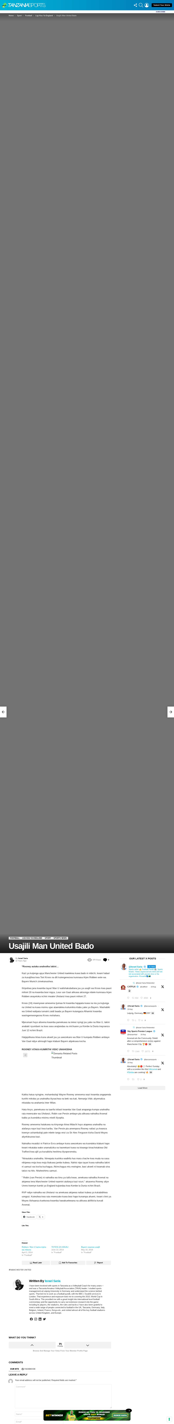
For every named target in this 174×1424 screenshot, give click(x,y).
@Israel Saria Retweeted (145, 983)
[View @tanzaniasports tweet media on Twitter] (129, 991)
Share (25, 1055)
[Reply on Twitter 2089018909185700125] (128, 1051)
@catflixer (143, 987)
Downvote (87, 1345)
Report (100, 1263)
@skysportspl (132, 1035)
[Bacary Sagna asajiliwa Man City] (3, 712)
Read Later (37, 1263)
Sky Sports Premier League (139, 1031)
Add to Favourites (69, 1263)
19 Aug (153, 987)
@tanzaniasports (150, 1006)
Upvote (32, 1345)
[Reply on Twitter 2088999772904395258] (128, 1079)
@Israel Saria (133, 1006)
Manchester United (21, 1269)
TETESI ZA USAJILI (59, 1247)
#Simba (130, 1072)
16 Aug (143, 1035)
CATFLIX (131, 986)
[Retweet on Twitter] (134, 983)
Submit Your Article (161, 5)
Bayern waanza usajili (90, 1247)
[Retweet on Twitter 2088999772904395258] (134, 1079)
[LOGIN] (147, 5)
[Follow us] (135, 5)
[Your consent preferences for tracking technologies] (169, 1419)
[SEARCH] (141, 5)
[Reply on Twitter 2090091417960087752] (128, 998)
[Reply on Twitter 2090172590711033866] (128, 1020)
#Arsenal (153, 1069)
